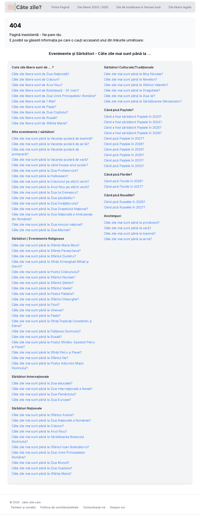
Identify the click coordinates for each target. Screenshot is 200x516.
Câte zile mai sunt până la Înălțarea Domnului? (46, 331)
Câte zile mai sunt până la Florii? (36, 305)
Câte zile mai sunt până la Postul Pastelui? (43, 294)
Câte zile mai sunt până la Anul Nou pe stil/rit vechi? (50, 187)
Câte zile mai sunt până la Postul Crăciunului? (45, 272)
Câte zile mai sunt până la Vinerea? (38, 310)
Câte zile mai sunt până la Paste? (36, 316)
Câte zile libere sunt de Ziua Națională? (40, 74)
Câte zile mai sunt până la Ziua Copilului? (42, 468)
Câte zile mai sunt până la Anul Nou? (39, 431)
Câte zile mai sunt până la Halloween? (40, 176)
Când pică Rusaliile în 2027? (124, 207)
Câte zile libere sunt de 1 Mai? (34, 101)
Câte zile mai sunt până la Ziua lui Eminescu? (45, 192)
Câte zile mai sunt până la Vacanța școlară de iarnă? (50, 144)
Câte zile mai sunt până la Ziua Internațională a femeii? (52, 389)
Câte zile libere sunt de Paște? (34, 107)
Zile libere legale (179, 7)
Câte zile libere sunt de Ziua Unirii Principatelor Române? (54, 96)
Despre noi (117, 507)
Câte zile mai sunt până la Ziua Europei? (41, 400)
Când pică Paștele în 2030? (124, 155)
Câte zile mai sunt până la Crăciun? (38, 426)
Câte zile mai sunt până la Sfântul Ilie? (40, 358)
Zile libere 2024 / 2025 (92, 7)
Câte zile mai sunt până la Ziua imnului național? (47, 224)
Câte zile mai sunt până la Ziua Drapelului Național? (50, 209)
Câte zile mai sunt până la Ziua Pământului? (44, 394)
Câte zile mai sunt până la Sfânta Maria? (41, 474)
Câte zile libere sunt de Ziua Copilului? (40, 112)
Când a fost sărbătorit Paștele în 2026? (133, 133)
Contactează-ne (94, 507)
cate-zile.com (31, 502)
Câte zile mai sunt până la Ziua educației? (42, 383)
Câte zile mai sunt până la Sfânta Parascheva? (46, 251)
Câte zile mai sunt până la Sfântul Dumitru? (44, 256)
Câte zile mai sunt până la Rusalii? (37, 337)
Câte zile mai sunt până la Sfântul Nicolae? (43, 277)
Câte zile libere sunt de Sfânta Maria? (39, 123)
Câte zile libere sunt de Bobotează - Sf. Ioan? (45, 90)
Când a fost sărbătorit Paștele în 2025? (133, 127)
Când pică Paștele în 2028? (124, 144)
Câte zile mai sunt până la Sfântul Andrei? (43, 415)
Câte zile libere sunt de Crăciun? (36, 79)
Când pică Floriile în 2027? (123, 186)
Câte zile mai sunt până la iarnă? (128, 239)
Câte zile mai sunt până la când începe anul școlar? (50, 165)
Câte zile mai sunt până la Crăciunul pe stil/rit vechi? (50, 181)
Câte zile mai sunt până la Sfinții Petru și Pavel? (47, 352)
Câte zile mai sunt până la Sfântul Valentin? (136, 85)
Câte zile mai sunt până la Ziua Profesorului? (45, 170)
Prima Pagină (60, 7)
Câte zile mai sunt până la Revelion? (130, 79)
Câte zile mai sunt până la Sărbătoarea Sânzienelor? (143, 101)
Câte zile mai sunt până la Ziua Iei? (129, 96)
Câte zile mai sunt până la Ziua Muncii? (40, 463)
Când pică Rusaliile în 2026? (124, 202)
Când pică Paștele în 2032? (124, 166)
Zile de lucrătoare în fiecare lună (138, 7)
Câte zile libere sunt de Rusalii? (34, 118)
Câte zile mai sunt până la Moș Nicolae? (133, 74)
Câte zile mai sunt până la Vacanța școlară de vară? (50, 160)
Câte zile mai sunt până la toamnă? (130, 233)
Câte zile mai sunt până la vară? (127, 228)
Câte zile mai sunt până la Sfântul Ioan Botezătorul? (50, 447)
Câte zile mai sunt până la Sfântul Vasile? (42, 288)
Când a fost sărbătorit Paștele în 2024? (133, 122)
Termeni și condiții (23, 507)
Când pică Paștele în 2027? (124, 138)
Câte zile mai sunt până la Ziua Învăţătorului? (45, 203)
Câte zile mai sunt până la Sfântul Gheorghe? (45, 299)
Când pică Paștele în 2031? (124, 160)
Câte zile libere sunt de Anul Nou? (37, 85)
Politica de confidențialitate (59, 507)
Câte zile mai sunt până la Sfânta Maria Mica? (45, 245)
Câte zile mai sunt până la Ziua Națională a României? (51, 420)
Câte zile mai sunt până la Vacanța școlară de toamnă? (52, 138)
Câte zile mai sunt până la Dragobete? (132, 90)
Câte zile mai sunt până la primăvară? (132, 222)
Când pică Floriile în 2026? (123, 181)
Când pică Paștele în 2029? (124, 149)
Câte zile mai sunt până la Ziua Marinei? (41, 230)
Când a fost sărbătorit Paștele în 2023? (133, 116)
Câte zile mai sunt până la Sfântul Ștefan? (43, 283)
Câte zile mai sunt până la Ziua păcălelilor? (43, 198)
